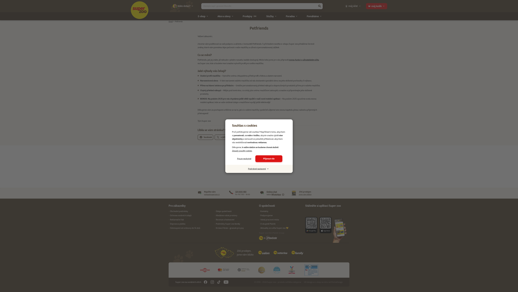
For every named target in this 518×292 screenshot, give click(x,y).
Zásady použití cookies (242, 151)
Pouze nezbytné (244, 158)
